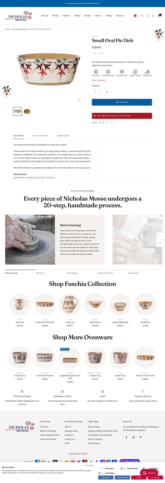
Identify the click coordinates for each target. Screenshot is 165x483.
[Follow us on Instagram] (133, 437)
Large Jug (70, 321)
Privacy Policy (94, 427)
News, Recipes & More (49, 435)
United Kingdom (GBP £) (78, 454)
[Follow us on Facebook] (126, 437)
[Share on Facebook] (99, 123)
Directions (69, 435)
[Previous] (159, 236)
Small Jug (20, 321)
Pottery (55, 15)
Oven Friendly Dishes (19, 29)
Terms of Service (95, 439)
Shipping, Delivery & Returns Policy (103, 431)
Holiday (109, 15)
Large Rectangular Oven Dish (70, 376)
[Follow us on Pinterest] (140, 437)
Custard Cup (19, 374)
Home (7, 29)
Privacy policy (89, 465)
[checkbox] (100, 468)
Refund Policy (94, 443)
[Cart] (158, 16)
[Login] (153, 16)
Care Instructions (40, 136)
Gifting (77, 15)
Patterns (66, 15)
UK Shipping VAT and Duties (100, 435)
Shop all (44, 15)
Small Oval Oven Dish (45, 321)
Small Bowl (145, 321)
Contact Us (70, 439)
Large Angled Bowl (120, 321)
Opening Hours (71, 431)
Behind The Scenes (48, 431)
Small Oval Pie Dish (45, 374)
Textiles (87, 15)
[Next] (159, 243)
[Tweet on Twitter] (107, 123)
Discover (120, 15)
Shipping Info (63, 136)
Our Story (44, 427)
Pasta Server (95, 321)
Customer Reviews (48, 439)
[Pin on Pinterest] (103, 123)
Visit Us (98, 15)
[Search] (147, 16)
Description (18, 136)
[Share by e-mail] (112, 123)
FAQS (67, 443)
